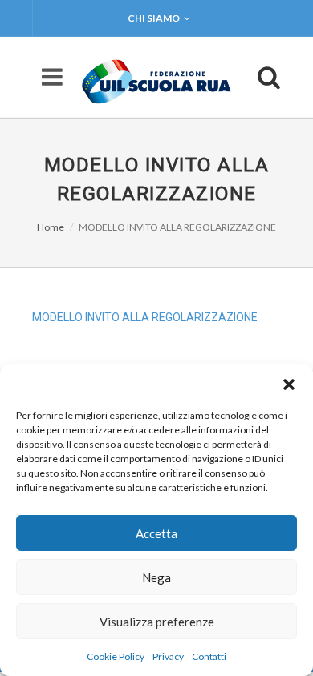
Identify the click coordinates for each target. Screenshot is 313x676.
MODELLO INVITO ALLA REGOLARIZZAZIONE (145, 317)
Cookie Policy (115, 656)
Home (50, 227)
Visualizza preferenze (157, 621)
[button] (289, 384)
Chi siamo (154, 18)
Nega (156, 577)
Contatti (209, 656)
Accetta (156, 533)
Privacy (168, 656)
